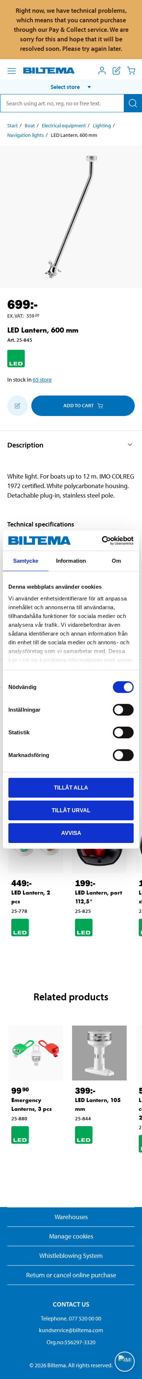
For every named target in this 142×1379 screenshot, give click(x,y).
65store (42, 379)
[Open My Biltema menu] (102, 70)
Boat (30, 125)
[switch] (123, 710)
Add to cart (78, 405)
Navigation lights (25, 135)
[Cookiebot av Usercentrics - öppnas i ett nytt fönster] (102, 540)
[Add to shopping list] (17, 406)
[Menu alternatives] (11, 71)
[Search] (133, 103)
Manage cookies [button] (71, 1236)
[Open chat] (124, 1361)
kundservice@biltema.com (71, 1330)
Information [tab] (71, 561)
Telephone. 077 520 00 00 (71, 1318)
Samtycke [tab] (25, 561)
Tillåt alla (71, 787)
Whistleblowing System (71, 1255)
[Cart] (131, 70)
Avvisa (71, 832)
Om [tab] (116, 561)
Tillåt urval (71, 810)
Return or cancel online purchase (71, 1275)
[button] (71, 86)
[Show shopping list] (116, 70)
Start (12, 125)
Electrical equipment (64, 125)
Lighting (102, 125)
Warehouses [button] (71, 1217)
